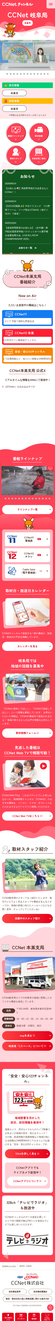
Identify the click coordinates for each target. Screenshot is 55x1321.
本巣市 (14, 93)
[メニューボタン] (51, 4)
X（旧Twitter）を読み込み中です (18, 387)
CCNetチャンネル (9, 1266)
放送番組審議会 (40, 1291)
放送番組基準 (15, 1291)
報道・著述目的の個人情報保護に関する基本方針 (27, 1299)
